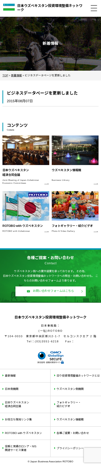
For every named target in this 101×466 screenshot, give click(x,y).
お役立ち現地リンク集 (18, 419)
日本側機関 (11, 388)
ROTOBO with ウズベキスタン (23, 433)
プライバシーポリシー (70, 448)
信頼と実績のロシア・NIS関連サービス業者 (20, 448)
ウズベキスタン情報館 (70, 419)
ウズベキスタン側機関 (70, 388)
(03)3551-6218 (47, 341)
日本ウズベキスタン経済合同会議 (17, 404)
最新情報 (10, 375)
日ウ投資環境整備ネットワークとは (78, 375)
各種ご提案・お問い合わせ (73, 433)
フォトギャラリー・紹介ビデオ (69, 404)
